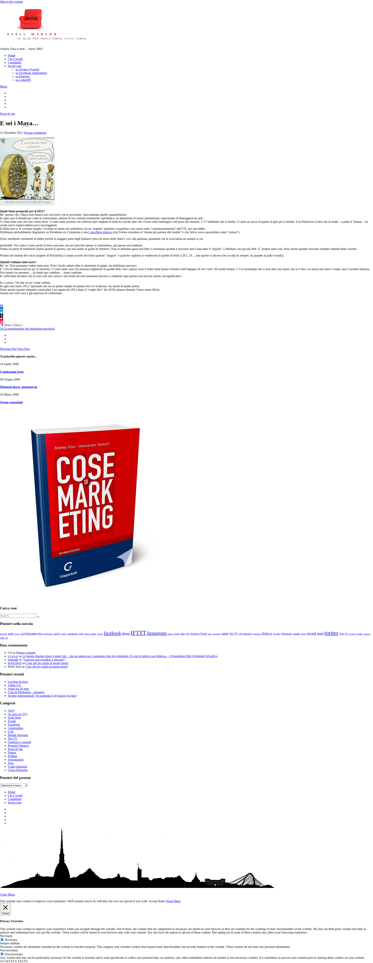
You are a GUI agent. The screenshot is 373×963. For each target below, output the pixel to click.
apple (11, 633)
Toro (341, 633)
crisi (81, 633)
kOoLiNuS (15, 663)
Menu (3, 86)
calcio (56, 633)
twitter (360, 633)
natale (224, 633)
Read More (173, 901)
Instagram (156, 633)
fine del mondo (29, 328)
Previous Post (8, 349)
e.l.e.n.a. (13, 656)
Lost (203, 633)
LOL (187, 633)
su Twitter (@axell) (27, 69)
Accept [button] (153, 901)
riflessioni (286, 633)
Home (11, 55)
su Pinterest (23, 76)
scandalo (296, 633)
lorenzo (195, 633)
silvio (303, 634)
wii (6, 638)
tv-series (352, 634)
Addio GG (14, 685)
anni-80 (3, 634)
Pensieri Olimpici (18, 745)
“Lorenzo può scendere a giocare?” (44, 659)
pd (240, 633)
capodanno (13, 328)
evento (100, 634)
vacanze (366, 634)
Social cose (15, 66)
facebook (112, 633)
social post (315, 633)
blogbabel (48, 634)
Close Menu (7, 894)
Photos (12, 752)
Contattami (14, 62)
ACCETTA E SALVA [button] (14, 961)
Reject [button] (162, 901)
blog (40, 633)
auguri (17, 634)
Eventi (12, 721)
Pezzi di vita (7, 113)
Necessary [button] (6, 936)
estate (93, 633)
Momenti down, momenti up (18, 387)
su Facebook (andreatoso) (31, 73)
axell (23, 633)
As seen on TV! (17, 714)
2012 (3, 328)
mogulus (216, 634)
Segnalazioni (16, 759)
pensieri (247, 633)
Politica (267, 633)
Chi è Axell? (15, 59)
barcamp (31, 633)
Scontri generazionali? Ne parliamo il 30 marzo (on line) (42, 695)
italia (182, 633)
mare (209, 634)
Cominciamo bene (12, 371)
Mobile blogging (18, 735)
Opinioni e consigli (19, 742)
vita (2, 637)
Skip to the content (11, 1)
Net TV (233, 633)
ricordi (276, 633)
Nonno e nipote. (26, 652)
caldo (63, 634)
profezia (50, 328)
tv (346, 633)
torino (331, 633)
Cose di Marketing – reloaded (26, 692)
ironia (177, 633)
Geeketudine (15, 728)
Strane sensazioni (11, 402)
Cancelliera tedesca (100, 232)
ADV (11, 710)
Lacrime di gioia (18, 681)
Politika (12, 756)
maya (41, 328)
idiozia (126, 633)
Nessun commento (35, 132)
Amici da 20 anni (18, 688)
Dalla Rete (14, 717)
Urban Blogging (18, 770)
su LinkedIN (23, 80)
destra (86, 634)
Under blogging (17, 766)
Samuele (13, 659)
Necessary (11, 939)
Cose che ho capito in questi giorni (47, 663)
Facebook (14, 724)
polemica (257, 634)
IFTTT (138, 633)
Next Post (23, 349)
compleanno (72, 633)
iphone (170, 634)
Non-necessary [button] (9, 950)
